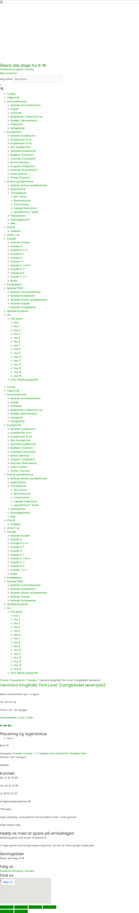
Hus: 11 (17, 360)
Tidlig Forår (13, 97)
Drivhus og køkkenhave (20, 181)
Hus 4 (17, 334)
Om (9, 315)
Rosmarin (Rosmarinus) (24, 170)
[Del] (35, 907)
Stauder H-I (17, 261)
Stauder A (16, 246)
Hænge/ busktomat (25, 208)
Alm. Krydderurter (21, 147)
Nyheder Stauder (20, 242)
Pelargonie (17, 124)
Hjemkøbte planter (17, 311)
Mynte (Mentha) (20, 162)
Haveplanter (18, 680)
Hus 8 (17, 349)
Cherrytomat (21, 204)
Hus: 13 (17, 368)
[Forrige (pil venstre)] (7, 911)
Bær (13, 223)
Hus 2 (17, 326)
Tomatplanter (18, 193)
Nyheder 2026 (15, 288)
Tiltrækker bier (78, 753)
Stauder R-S (17, 273)
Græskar (16, 231)
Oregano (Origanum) (23, 166)
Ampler (15, 109)
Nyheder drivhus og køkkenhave (29, 185)
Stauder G (16, 257)
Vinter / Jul (13, 235)
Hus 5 (17, 338)
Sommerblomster (17, 101)
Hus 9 (17, 353)
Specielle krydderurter (23, 151)
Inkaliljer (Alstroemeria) (24, 120)
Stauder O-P (18, 269)
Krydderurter (14, 132)
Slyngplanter (18, 128)
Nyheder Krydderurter (23, 135)
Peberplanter (18, 215)
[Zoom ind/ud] (7, 907)
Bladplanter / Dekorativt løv (27, 116)
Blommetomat (22, 200)
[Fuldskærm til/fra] (21, 907)
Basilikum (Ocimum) (22, 154)
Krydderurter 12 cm (21, 143)
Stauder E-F (17, 254)
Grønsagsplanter (20, 219)
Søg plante (6, 79)
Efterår (11, 227)
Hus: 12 (17, 364)
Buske (14, 280)
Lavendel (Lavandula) (23, 158)
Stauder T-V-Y (19, 276)
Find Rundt (16, 318)
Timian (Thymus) (20, 177)
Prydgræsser (14, 284)
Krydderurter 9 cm (21, 139)
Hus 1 (16, 322)
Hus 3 (17, 330)
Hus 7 (17, 345)
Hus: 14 (18, 372)
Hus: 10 (17, 357)
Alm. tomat (20, 196)
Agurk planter (18, 189)
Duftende (16, 113)
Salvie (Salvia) (19, 174)
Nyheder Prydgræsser (23, 307)
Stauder (11, 238)
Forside (11, 94)
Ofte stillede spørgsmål (24, 379)
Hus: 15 (17, 376)
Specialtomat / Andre (26, 212)
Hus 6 (17, 341)
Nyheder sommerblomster (26, 105)
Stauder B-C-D (19, 250)
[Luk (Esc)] (49, 907)
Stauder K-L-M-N (20, 265)
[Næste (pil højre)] (21, 911)
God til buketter (59, 753)
